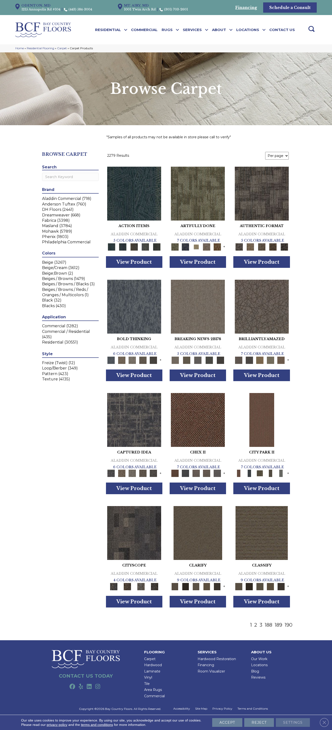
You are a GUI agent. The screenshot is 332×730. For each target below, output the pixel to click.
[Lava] (132, 360)
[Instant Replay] (198, 360)
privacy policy (57, 725)
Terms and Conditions (252, 708)
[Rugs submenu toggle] (178, 29)
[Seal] (153, 360)
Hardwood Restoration (217, 659)
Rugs (167, 29)
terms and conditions (97, 725)
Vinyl (148, 677)
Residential (108, 29)
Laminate (152, 671)
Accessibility (181, 708)
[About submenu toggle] (231, 29)
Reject (259, 722)
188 (268, 625)
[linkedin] (89, 687)
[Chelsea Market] (198, 419)
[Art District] (196, 473)
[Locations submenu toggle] (264, 29)
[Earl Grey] (145, 247)
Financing (206, 665)
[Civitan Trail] (127, 586)
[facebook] (72, 687)
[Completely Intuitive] (259, 360)
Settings (293, 722)
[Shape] (134, 306)
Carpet (62, 48)
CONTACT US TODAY (86, 676)
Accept (227, 722)
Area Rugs (153, 690)
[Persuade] (206, 586)
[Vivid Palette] (217, 247)
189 (278, 625)
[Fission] (143, 360)
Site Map (201, 708)
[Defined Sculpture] (250, 247)
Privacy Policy (222, 708)
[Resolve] (198, 533)
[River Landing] (185, 473)
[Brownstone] (134, 247)
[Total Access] (221, 360)
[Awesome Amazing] (206, 247)
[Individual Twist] (262, 247)
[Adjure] (217, 586)
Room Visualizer (211, 671)
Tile (147, 683)
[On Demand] (209, 360)
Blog (255, 671)
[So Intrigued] (262, 306)
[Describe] (196, 586)
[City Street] (157, 247)
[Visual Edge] (262, 193)
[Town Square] (217, 473)
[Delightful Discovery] (198, 193)
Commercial (144, 29)
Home (19, 48)
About (219, 29)
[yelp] (80, 687)
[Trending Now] (198, 306)
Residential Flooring (40, 48)
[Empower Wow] (270, 360)
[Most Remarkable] (185, 247)
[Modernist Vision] (196, 247)
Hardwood (153, 665)
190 (288, 625)
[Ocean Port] (123, 247)
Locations (247, 29)
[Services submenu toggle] (207, 29)
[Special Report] (186, 360)
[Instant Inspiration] (281, 360)
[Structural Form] (284, 247)
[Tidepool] (134, 193)
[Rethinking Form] (273, 247)
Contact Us (282, 29)
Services (192, 29)
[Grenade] (121, 360)
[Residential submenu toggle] (126, 29)
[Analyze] (185, 586)
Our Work (259, 659)
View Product (134, 262)
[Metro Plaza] (206, 473)
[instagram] (97, 687)
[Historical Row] (155, 586)
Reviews (258, 677)
